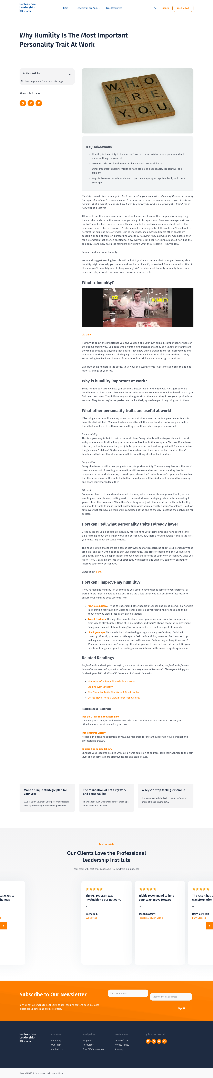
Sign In (166, 8)
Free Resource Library (94, 732)
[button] (155, 8)
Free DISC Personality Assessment (100, 716)
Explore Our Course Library (97, 749)
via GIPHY (87, 334)
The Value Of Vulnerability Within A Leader (111, 681)
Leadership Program (87, 8)
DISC (65, 8)
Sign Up (182, 1008)
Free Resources (114, 8)
